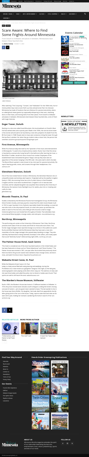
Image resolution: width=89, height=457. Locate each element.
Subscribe (6, 1)
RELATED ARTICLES (10, 319)
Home (3, 23)
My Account (6, 364)
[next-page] (6, 342)
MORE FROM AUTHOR (29, 319)
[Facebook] (3, 47)
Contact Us (71, 1)
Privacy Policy (7, 379)
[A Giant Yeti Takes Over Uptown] (49, 328)
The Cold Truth (26, 336)
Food (17, 14)
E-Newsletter (14, 1)
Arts (8, 23)
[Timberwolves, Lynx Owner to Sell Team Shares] (10, 328)
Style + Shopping (52, 14)
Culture (41, 14)
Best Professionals (28, 1)
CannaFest (6, 401)
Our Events (72, 14)
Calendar (20, 1)
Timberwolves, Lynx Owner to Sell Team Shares (8, 338)
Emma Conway (8, 44)
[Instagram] (67, 443)
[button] (85, 14)
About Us (5, 369)
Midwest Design (57, 1)
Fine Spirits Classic (8, 395)
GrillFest (5, 390)
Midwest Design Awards (10, 393)
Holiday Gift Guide (48, 1)
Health (63, 14)
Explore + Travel (7, 14)
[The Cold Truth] (29, 328)
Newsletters (6, 374)
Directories (38, 1)
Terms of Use (7, 377)
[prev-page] (3, 342)
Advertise (65, 1)
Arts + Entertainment (29, 14)
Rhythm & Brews (8, 398)
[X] (7, 47)
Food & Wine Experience (10, 388)
